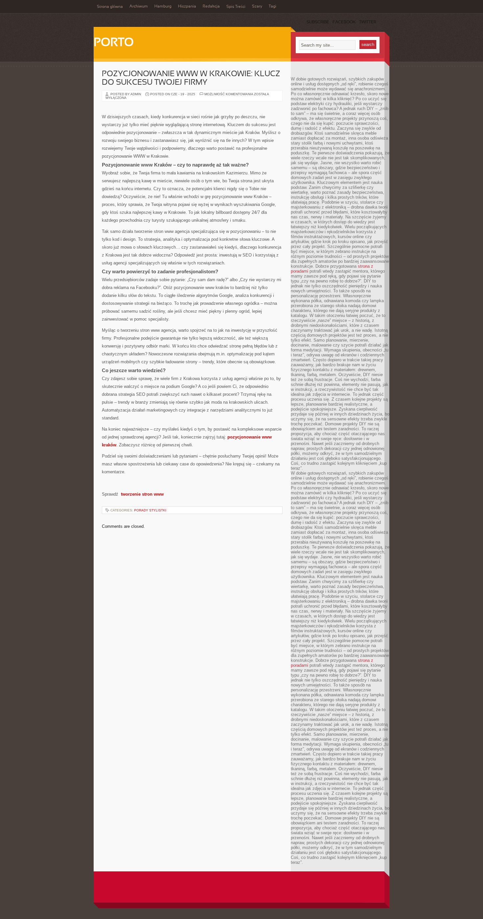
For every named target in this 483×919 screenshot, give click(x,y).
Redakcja (211, 7)
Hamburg (163, 7)
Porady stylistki (150, 510)
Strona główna (110, 7)
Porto (114, 43)
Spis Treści (235, 7)
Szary (257, 7)
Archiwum (138, 7)
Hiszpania (187, 7)
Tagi (272, 7)
